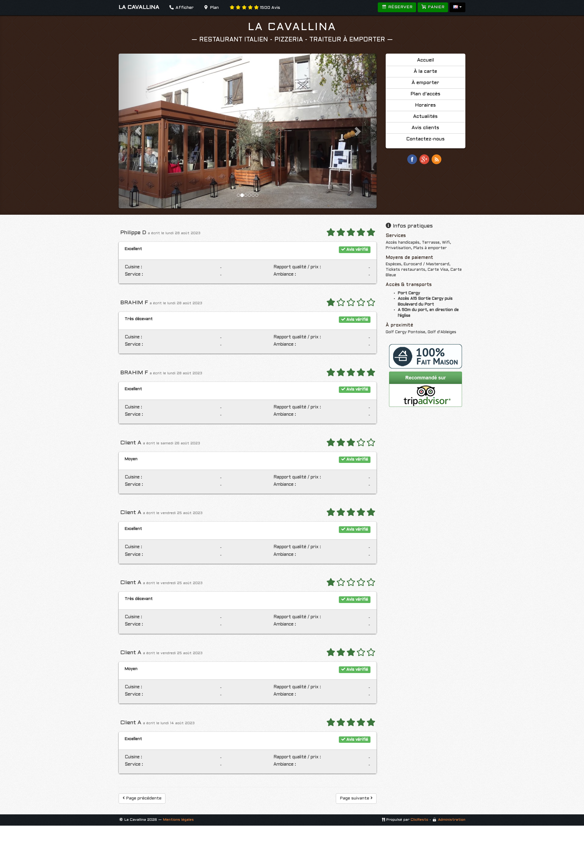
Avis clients (425, 127)
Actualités (425, 116)
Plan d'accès (425, 94)
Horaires (425, 105)
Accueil (425, 60)
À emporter (425, 82)
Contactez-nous (425, 139)
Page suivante (355, 798)
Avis (270, 8)
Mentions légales (178, 820)
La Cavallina (292, 27)
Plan (214, 8)
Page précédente (143, 798)
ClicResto (419, 820)
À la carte (425, 71)
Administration (451, 820)
